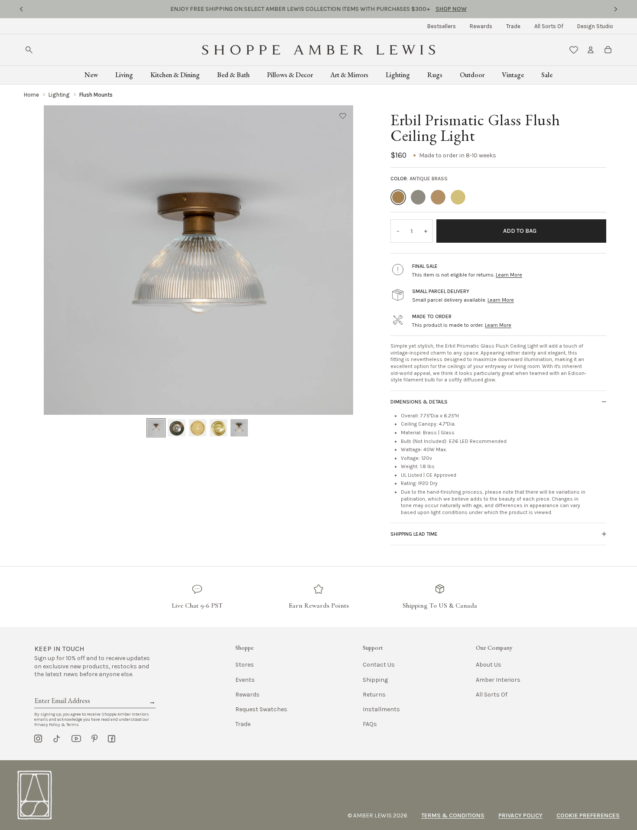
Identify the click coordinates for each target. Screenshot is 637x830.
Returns (374, 694)
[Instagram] (38, 738)
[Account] (590, 50)
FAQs (370, 724)
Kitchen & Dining (175, 74)
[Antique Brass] (398, 197)
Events (245, 680)
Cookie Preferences (588, 815)
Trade (513, 26)
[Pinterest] (94, 738)
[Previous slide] (21, 9)
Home (31, 95)
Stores (244, 664)
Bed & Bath (233, 74)
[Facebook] (111, 738)
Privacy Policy (520, 815)
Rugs (434, 74)
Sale (546, 74)
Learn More (509, 275)
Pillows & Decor (290, 74)
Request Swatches (261, 709)
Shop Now (380, 9)
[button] (342, 115)
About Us (488, 664)
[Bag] (608, 50)
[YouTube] (76, 738)
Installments (381, 709)
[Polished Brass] (438, 197)
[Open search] (29, 50)
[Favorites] (573, 50)
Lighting (398, 74)
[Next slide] (616, 9)
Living (124, 74)
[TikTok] (56, 738)
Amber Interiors (498, 680)
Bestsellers (441, 26)
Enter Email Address (61, 691)
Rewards (481, 26)
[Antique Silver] (418, 197)
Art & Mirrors (349, 74)
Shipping (375, 680)
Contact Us (379, 664)
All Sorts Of (548, 26)
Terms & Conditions (452, 815)
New (91, 74)
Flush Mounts (96, 95)
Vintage (513, 74)
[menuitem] (441, 26)
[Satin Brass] (458, 197)
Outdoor (472, 74)
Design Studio (595, 26)
